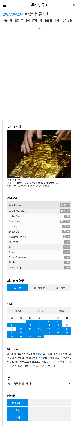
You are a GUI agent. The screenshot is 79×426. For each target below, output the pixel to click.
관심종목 (42, 358)
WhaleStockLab (39, 210)
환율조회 (36, 361)
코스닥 (63, 358)
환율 (44, 361)
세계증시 (11, 354)
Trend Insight (39, 267)
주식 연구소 (39, 5)
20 (11, 332)
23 (39, 332)
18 (57, 329)
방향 (49, 361)
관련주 (10, 365)
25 (57, 332)
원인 (60, 354)
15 (30, 329)
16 (39, 329)
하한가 (55, 361)
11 (57, 325)
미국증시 (50, 365)
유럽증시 (18, 365)
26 (67, 332)
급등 (26, 365)
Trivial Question (39, 257)
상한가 (39, 354)
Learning (39, 241)
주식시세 (47, 354)
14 (21, 329)
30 (39, 336)
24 (48, 332)
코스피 (27, 361)
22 (30, 332)
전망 (62, 361)
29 (30, 336)
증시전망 (19, 361)
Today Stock (39, 216)
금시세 (51, 358)
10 (48, 325)
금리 (57, 358)
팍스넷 (25, 358)
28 (21, 336)
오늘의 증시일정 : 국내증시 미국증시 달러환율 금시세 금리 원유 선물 (37, 20)
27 (11, 336)
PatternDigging (39, 236)
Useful (39, 262)
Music (39, 251)
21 (21, 332)
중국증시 (30, 354)
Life (39, 246)
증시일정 (33, 358)
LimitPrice (39, 221)
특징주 (68, 361)
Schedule (39, 231)
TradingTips (39, 226)
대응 (55, 354)
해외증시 (16, 358)
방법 (43, 365)
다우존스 (21, 354)
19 (67, 329)
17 (48, 329)
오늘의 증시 (34, 365)
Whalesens (39, 204)
